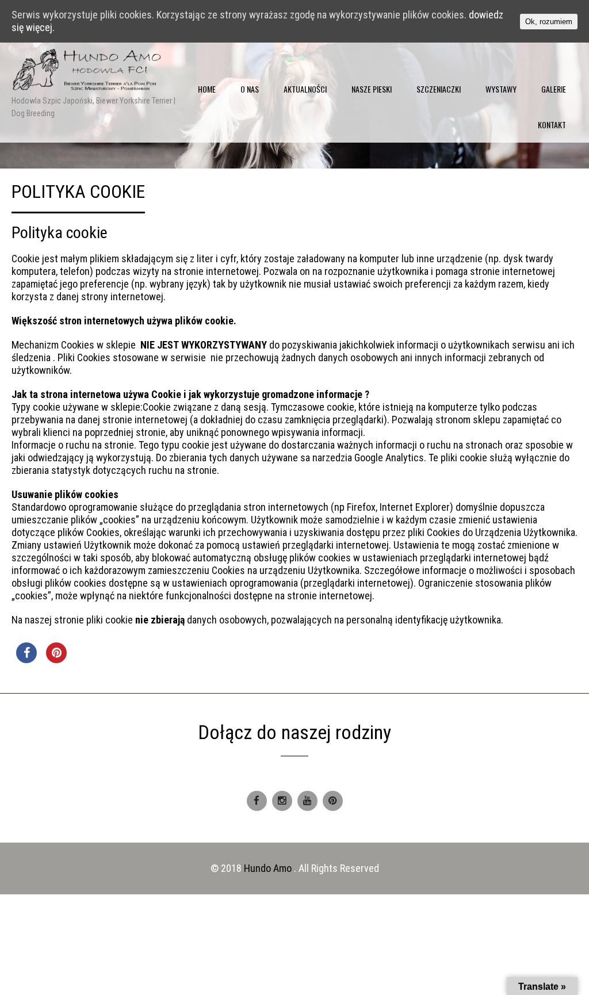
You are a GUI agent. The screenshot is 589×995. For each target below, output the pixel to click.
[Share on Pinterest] (56, 659)
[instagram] (282, 801)
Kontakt (552, 124)
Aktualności (305, 89)
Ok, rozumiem (548, 21)
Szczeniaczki (438, 89)
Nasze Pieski (371, 89)
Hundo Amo (269, 868)
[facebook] (257, 801)
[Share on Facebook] (26, 659)
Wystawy (501, 89)
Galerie (553, 89)
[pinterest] (333, 801)
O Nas (249, 89)
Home (207, 89)
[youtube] (307, 801)
